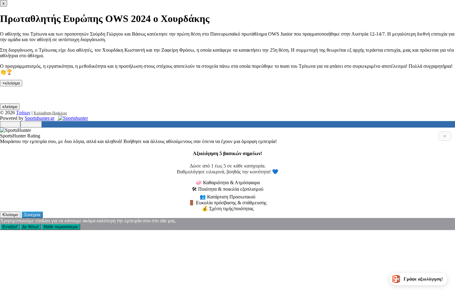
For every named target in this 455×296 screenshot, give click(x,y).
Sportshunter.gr (39, 118)
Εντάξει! (9, 226)
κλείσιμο (9, 106)
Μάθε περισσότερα (61, 226)
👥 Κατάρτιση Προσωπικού (227, 196)
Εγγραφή (31, 124)
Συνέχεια (32, 214)
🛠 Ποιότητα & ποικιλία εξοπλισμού (227, 189)
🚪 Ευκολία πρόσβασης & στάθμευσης (227, 202)
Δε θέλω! (30, 226)
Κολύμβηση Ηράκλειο (50, 113)
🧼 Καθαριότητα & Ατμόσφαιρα (228, 182)
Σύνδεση (10, 124)
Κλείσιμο (10, 214)
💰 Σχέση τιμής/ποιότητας (228, 208)
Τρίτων (23, 112)
